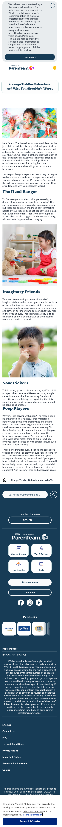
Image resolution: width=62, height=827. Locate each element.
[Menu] (5, 68)
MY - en (27, 520)
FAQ (4, 737)
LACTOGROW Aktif (24, 629)
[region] (30, 811)
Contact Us (8, 731)
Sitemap (6, 724)
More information (32, 814)
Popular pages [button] (9, 648)
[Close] (53, 5)
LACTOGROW (9, 629)
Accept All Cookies (30, 821)
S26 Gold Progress (39, 629)
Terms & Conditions (12, 744)
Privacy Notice (10, 750)
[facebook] (21, 602)
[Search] (46, 67)
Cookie (6, 769)
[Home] (21, 67)
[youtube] (39, 602)
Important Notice (11, 757)
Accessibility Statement (15, 763)
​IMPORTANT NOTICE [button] (14, 654)
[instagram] (30, 602)
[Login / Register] (54, 67)
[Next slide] (54, 480)
